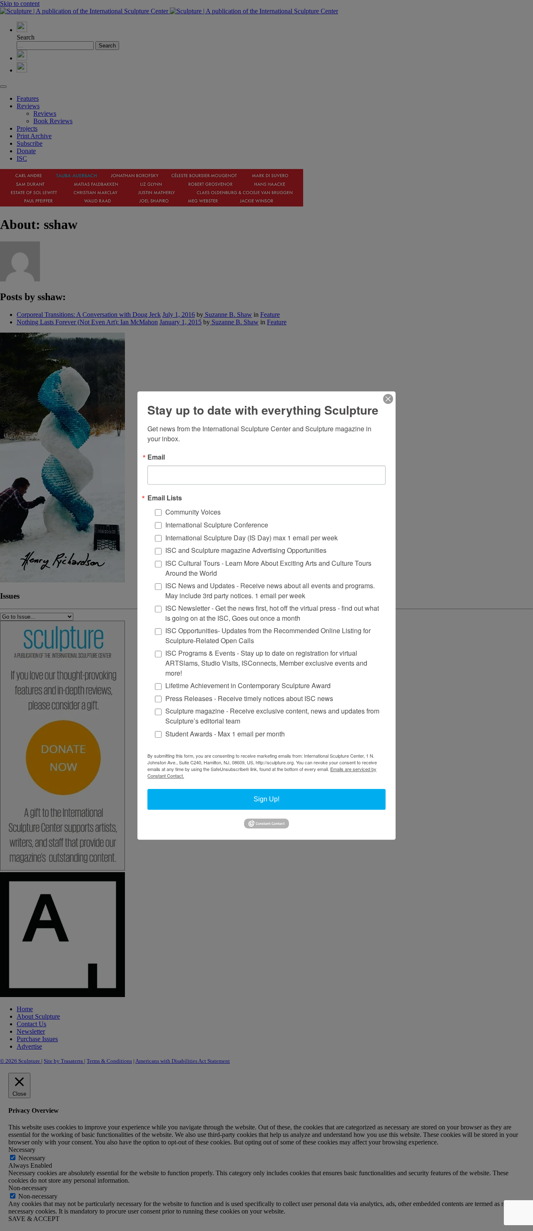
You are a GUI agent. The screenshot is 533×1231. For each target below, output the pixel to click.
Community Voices (193, 512)
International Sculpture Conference (216, 525)
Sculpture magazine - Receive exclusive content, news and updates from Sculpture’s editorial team (272, 716)
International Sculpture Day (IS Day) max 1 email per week (251, 537)
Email (156, 457)
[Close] (388, 399)
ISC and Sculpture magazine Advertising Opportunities (245, 550)
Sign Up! (266, 799)
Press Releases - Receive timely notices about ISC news (249, 698)
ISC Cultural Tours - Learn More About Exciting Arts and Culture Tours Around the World (268, 568)
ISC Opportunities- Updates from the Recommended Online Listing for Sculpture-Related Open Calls (268, 635)
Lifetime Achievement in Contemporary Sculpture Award (248, 685)
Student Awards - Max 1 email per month (225, 734)
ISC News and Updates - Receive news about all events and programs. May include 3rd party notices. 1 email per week (270, 590)
